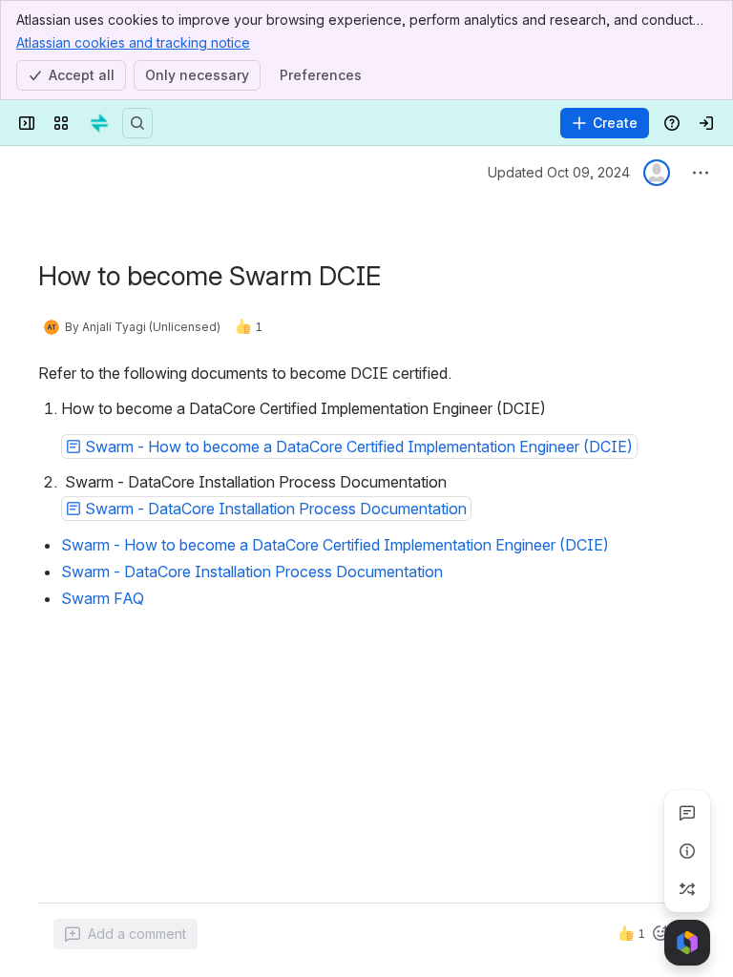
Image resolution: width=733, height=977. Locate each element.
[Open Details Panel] (687, 851)
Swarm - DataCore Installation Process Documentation (252, 571)
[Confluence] (99, 123)
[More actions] (700, 172)
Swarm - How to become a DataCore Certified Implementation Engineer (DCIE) (335, 544)
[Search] (137, 123)
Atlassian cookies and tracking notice (133, 42)
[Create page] (687, 889)
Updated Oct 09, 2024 (559, 172)
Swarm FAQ (102, 598)
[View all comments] (687, 813)
